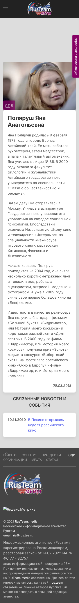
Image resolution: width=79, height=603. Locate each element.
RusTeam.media (26, 521)
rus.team (56, 582)
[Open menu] (5, 9)
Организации (15, 460)
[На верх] (6, 453)
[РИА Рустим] (23, 484)
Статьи (52, 460)
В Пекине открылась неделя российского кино (46, 424)
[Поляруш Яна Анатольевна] (39, 85)
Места (36, 460)
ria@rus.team (22, 535)
